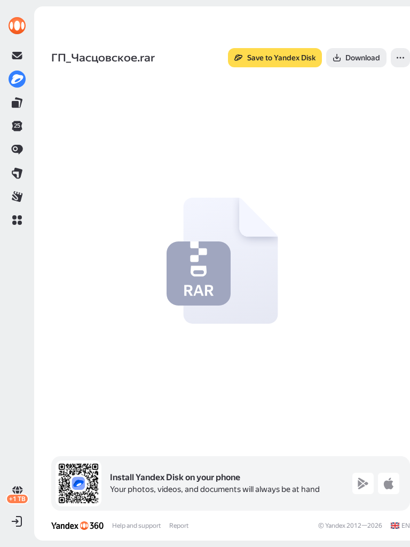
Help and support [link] (136, 525)
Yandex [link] (335, 525)
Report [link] (178, 525)
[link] (17, 25)
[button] (17, 220)
